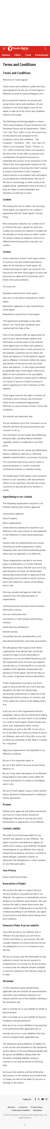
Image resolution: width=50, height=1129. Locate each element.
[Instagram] (46, 1099)
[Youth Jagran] (25, 49)
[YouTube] (42, 1099)
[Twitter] (39, 1099)
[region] (25, 22)
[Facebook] (35, 1099)
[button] (5, 49)
